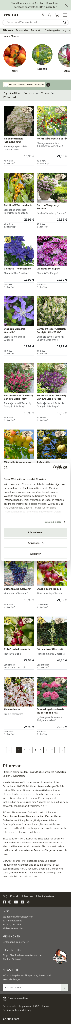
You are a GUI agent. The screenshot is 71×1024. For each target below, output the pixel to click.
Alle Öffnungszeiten (46, 7)
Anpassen (33, 543)
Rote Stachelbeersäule (17, 649)
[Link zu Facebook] (4, 902)
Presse (45, 1006)
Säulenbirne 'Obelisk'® (50, 649)
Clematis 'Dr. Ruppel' (49, 268)
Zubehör (36, 30)
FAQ (5, 896)
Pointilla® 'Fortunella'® (18, 205)
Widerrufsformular (13, 928)
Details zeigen (52, 521)
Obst (15, 71)
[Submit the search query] (65, 22)
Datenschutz (9, 1006)
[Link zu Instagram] (9, 902)
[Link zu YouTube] (16, 902)
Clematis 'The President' (18, 268)
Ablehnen (35, 553)
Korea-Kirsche (12, 709)
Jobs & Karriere (45, 896)
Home (5, 36)
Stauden (42, 69)
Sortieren (29, 93)
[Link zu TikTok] (22, 902)
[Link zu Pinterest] (28, 902)
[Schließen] (66, 5)
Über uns (27, 896)
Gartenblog (12, 950)
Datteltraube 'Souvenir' (17, 589)
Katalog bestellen (12, 924)
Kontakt (15, 896)
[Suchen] (64, 987)
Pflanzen (8, 30)
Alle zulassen (35, 532)
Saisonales (22, 30)
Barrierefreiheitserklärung (17, 1010)
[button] (13, 93)
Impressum (25, 1006)
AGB (37, 1006)
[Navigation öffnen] (65, 15)
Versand (45, 93)
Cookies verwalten (18, 998)
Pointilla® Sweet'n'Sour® (52, 138)
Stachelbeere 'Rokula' (49, 589)
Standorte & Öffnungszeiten (18, 917)
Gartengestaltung (55, 30)
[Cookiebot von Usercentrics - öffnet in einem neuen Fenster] (52, 467)
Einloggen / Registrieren (16, 942)
